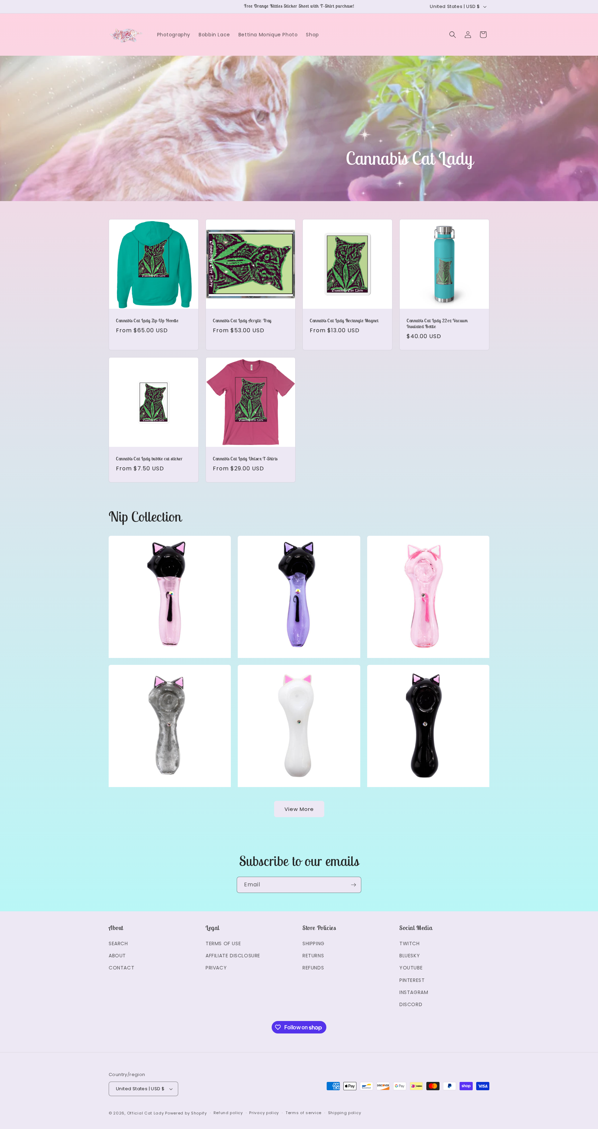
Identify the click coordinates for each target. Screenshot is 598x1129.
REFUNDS (313, 967)
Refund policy (228, 1113)
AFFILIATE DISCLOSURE (233, 955)
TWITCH (409, 943)
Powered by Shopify (186, 1113)
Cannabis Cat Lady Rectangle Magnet (344, 321)
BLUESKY (409, 955)
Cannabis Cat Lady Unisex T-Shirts (245, 459)
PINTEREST (412, 980)
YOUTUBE (411, 967)
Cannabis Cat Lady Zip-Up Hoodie (147, 321)
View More (299, 809)
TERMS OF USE (223, 943)
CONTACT (121, 967)
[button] (452, 34)
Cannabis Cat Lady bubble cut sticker (149, 459)
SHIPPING (313, 943)
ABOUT (117, 955)
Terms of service (303, 1113)
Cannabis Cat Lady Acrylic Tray (242, 321)
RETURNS (313, 955)
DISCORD (410, 1004)
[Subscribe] (353, 885)
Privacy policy (264, 1113)
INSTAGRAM (413, 992)
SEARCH (118, 943)
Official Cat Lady (145, 1113)
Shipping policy (344, 1113)
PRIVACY (216, 967)
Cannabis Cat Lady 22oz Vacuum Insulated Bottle (437, 323)
